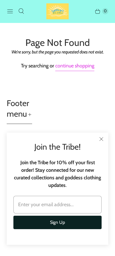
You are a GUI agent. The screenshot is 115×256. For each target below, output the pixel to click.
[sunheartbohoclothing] (57, 11)
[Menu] (10, 11)
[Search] (21, 11)
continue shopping (74, 66)
